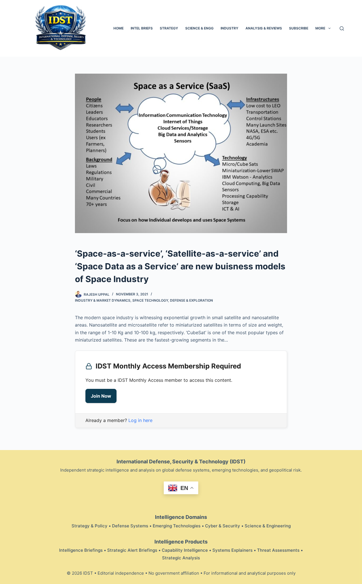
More (320, 28)
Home (118, 28)
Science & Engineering (268, 525)
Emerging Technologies (177, 525)
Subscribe (298, 28)
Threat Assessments (278, 550)
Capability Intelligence (185, 550)
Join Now (101, 396)
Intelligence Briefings (81, 550)
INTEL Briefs (142, 28)
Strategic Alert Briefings (132, 550)
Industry (229, 28)
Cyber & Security (222, 525)
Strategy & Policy (89, 525)
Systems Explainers (232, 550)
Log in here (140, 420)
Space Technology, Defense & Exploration (172, 300)
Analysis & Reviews (263, 28)
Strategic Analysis (181, 557)
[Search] (342, 28)
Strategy (169, 28)
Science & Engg (199, 28)
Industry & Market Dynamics (102, 300)
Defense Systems (130, 525)
